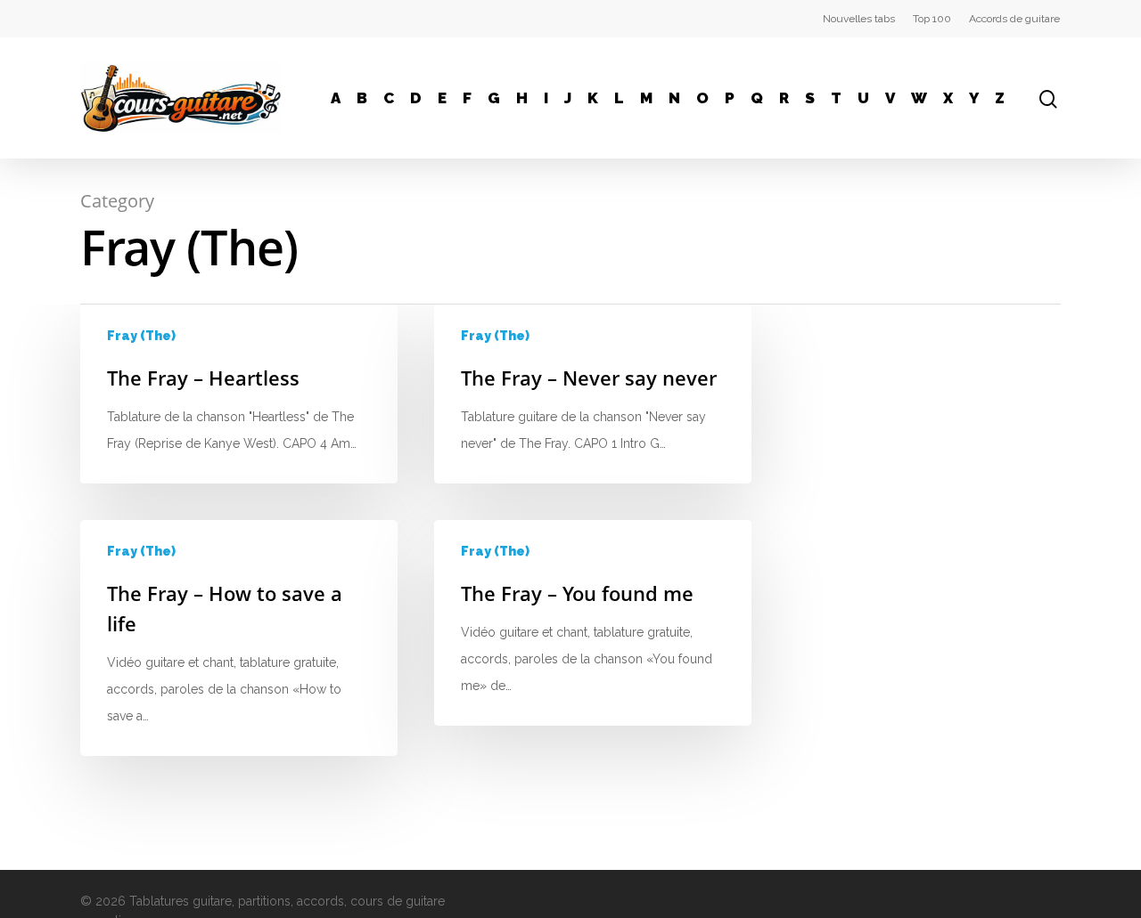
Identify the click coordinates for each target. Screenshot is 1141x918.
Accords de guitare (1014, 18)
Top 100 (932, 18)
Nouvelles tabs (859, 18)
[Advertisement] (927, 416)
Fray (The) (141, 336)
